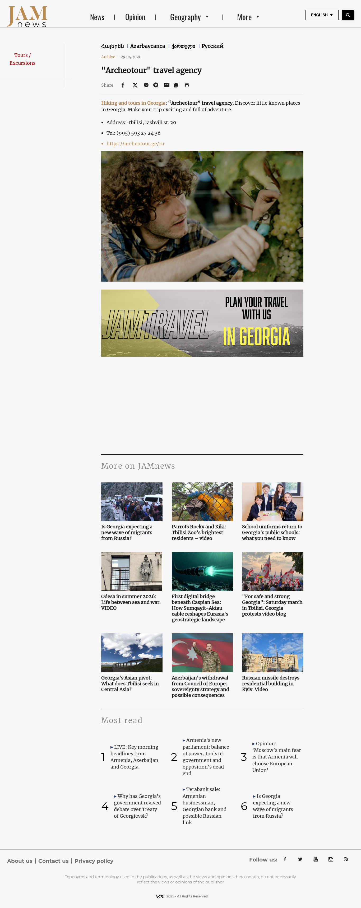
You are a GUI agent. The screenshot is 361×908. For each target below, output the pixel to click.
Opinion (135, 16)
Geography (185, 17)
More (244, 17)
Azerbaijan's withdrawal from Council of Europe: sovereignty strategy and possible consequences (200, 686)
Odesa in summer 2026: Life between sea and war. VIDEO (131, 602)
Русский (213, 46)
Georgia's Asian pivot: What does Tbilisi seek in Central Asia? (130, 683)
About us (20, 861)
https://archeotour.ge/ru (135, 144)
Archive (110, 56)
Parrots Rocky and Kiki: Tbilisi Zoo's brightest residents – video (199, 532)
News (97, 16)
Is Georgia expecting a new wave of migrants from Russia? (126, 532)
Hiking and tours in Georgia (133, 103)
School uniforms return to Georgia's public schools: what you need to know (272, 532)
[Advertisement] (202, 402)
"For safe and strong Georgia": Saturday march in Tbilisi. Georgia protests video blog (272, 605)
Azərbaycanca (148, 46)
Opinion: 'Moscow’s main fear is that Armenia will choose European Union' (276, 757)
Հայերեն (113, 46)
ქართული (184, 46)
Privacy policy (94, 861)
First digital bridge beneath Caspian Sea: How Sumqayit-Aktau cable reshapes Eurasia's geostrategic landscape (200, 608)
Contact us (53, 861)
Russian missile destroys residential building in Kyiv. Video (270, 683)
